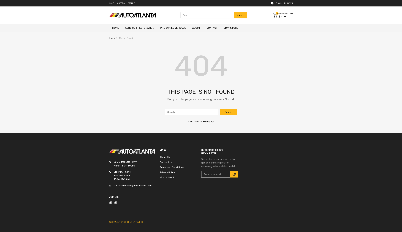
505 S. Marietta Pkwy (125, 161)
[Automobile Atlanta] (132, 15)
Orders (121, 3)
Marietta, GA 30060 (124, 165)
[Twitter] (115, 202)
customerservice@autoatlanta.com (133, 185)
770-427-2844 (122, 179)
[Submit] (234, 174)
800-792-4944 (122, 175)
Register (288, 3)
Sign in (279, 3)
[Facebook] (110, 202)
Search (228, 112)
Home (111, 3)
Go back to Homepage (202, 121)
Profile (131, 3)
